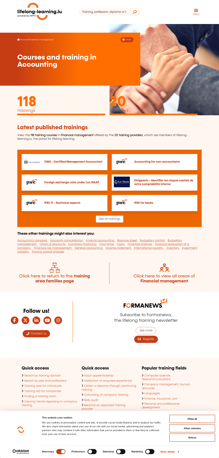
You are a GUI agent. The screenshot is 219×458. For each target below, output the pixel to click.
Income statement (119, 248)
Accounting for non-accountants (157, 161)
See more (146, 330)
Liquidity (23, 251)
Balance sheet (127, 240)
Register (147, 339)
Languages (152, 393)
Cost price (107, 244)
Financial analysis (140, 244)
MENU (196, 14)
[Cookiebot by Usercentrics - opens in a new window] (21, 451)
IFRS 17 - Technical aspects (62, 203)
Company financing (82, 244)
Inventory (173, 248)
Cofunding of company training (106, 394)
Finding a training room (40, 396)
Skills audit (91, 400)
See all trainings (109, 219)
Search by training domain (42, 375)
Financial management (41, 40)
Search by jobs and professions (45, 380)
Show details (167, 451)
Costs (121, 244)
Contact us (37, 333)
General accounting (89, 248)
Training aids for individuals (43, 386)
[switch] (92, 451)
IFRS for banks (143, 203)
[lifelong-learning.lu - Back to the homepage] (39, 12)
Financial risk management (53, 248)
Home (23, 40)
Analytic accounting (100, 240)
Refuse (192, 437)
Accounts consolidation (67, 240)
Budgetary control (152, 240)
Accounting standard (32, 240)
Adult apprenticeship (99, 375)
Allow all (192, 418)
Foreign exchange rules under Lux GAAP (71, 182)
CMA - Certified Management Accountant (73, 161)
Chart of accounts (53, 244)
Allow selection (192, 428)
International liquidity (149, 248)
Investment (189, 248)
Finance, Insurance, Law (161, 398)
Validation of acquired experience (108, 380)
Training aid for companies (42, 391)
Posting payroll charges (48, 251)
